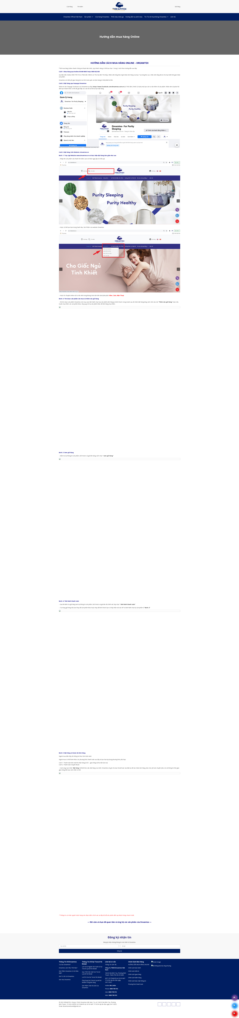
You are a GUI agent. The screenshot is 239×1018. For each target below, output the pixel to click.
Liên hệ (173, 17)
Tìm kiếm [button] (80, 6)
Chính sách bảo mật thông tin (137, 981)
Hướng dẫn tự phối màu (133, 17)
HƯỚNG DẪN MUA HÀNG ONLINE (138, 964)
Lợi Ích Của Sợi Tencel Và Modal (91, 977)
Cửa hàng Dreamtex (102, 17)
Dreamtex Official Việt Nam (72, 17)
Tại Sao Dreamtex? (64, 964)
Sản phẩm (87, 17)
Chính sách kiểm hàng (134, 977)
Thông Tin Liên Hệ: (111, 964)
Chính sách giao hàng (134, 974)
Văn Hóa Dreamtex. (65, 979)
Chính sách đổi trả (133, 971)
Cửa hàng (69, 6)
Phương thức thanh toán (135, 984)
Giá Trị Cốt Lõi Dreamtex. (66, 976)
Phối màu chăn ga (117, 17)
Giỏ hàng (177, 6)
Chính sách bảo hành (134, 968)
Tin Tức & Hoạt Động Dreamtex (155, 17)
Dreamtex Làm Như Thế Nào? (68, 968)
